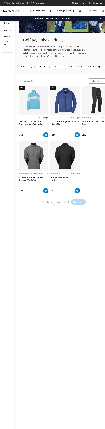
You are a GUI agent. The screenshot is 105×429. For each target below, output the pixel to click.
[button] (7, 30)
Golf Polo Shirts (59, 67)
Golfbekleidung (28, 67)
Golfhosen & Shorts (77, 67)
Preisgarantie (38, 3)
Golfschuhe (44, 67)
